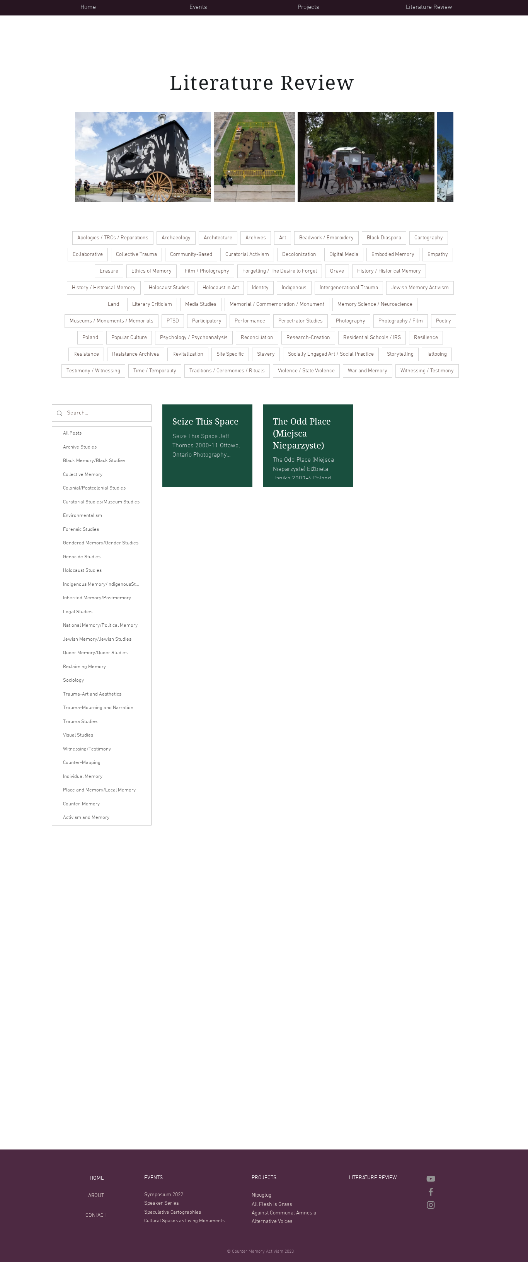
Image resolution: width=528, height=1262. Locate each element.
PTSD (173, 321)
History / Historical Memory (389, 271)
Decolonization (299, 254)
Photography (350, 321)
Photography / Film (400, 321)
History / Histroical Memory (104, 288)
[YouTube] (431, 1178)
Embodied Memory (392, 254)
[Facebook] (431, 1192)
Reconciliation (257, 337)
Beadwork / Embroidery (326, 238)
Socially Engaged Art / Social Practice (331, 354)
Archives (255, 238)
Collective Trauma (136, 254)
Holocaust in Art (221, 288)
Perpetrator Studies (300, 321)
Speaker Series (161, 1203)
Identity (260, 288)
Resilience (426, 337)
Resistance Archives (135, 354)
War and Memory (367, 371)
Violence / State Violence (306, 371)
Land (113, 304)
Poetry (443, 321)
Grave (337, 271)
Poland (90, 337)
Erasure (109, 271)
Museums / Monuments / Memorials (111, 321)
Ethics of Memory (151, 271)
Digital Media (343, 254)
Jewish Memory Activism (420, 288)
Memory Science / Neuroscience (374, 304)
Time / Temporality (154, 371)
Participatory (206, 321)
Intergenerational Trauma (349, 288)
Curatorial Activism (247, 254)
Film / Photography (207, 271)
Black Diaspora (384, 238)
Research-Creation (308, 337)
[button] (237, 7)
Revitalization (187, 354)
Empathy (438, 254)
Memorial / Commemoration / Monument (277, 304)
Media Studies (200, 304)
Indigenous (294, 288)
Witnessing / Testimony (427, 371)
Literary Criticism (152, 304)
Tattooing (437, 354)
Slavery (266, 354)
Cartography (428, 238)
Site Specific (230, 354)
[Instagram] (431, 1205)
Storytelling (400, 354)
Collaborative (88, 254)
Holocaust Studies (169, 288)
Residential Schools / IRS (372, 337)
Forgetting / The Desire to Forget (279, 271)
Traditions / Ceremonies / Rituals (227, 371)
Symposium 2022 (163, 1195)
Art (282, 238)
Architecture (218, 238)
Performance (250, 321)
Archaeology (176, 238)
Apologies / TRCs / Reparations (112, 238)
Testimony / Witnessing (93, 371)
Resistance (86, 354)
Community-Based (191, 254)
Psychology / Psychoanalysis (194, 337)
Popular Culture (129, 337)
